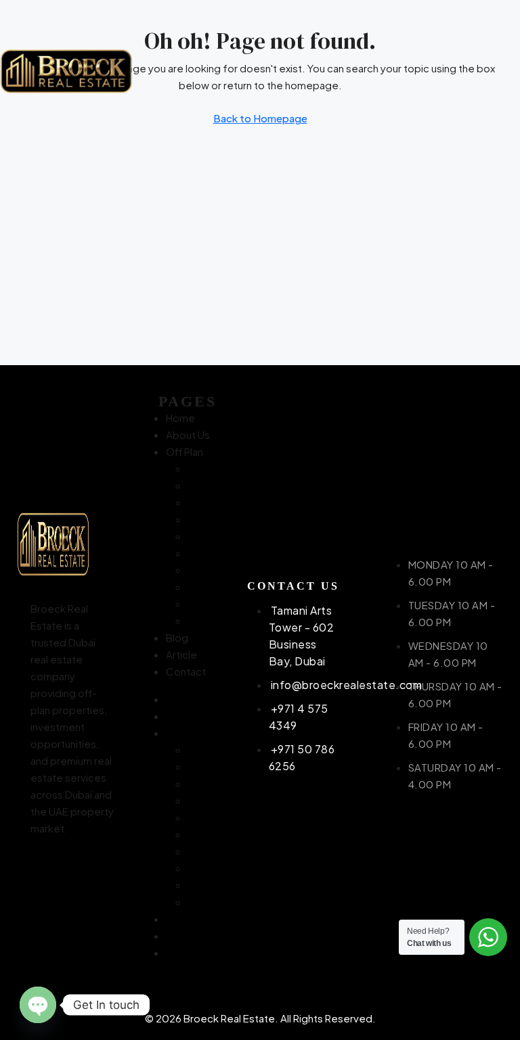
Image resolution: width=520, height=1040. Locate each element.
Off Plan (184, 451)
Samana (206, 586)
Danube (206, 519)
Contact (186, 671)
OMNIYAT (209, 569)
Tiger (200, 620)
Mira (197, 552)
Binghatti (209, 485)
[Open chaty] (38, 1005)
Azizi (198, 468)
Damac (204, 502)
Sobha (203, 603)
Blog (177, 637)
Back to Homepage (260, 118)
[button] (481, 71)
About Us (188, 434)
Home (180, 417)
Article (181, 654)
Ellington (208, 535)
